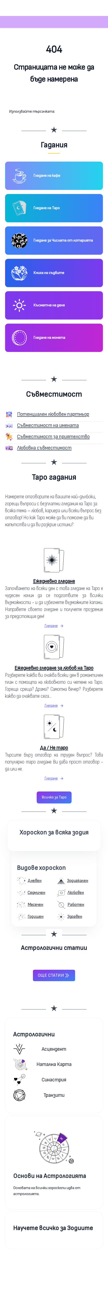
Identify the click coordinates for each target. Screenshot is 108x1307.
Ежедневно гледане (54, 581)
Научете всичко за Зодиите (53, 1228)
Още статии (51, 975)
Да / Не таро (54, 748)
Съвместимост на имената (48, 425)
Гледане (51, 625)
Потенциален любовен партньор (53, 414)
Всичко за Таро (54, 797)
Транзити (54, 1095)
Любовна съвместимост (44, 448)
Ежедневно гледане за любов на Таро (54, 668)
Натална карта (54, 1064)
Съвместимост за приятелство (53, 437)
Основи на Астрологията (49, 1176)
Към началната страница (54, 98)
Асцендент (54, 1049)
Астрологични (34, 1034)
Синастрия (54, 1080)
